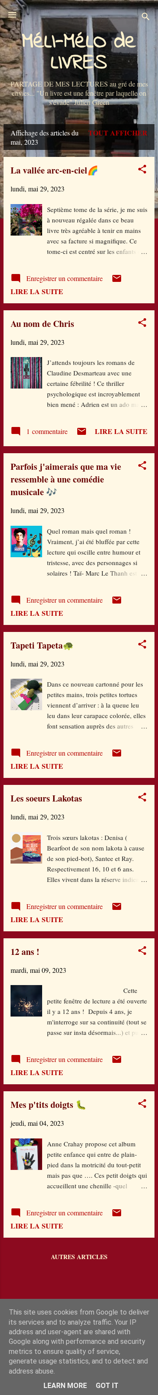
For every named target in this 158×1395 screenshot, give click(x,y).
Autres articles (79, 1256)
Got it (107, 1385)
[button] (142, 170)
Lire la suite (37, 291)
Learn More (65, 1385)
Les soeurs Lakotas (46, 798)
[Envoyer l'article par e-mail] (116, 280)
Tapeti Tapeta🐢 (42, 645)
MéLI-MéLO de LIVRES (79, 52)
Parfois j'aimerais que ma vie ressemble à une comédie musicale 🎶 (66, 479)
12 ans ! (25, 951)
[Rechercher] (145, 17)
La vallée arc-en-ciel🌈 (54, 170)
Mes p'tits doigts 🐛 (48, 1104)
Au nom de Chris (42, 323)
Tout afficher (117, 133)
